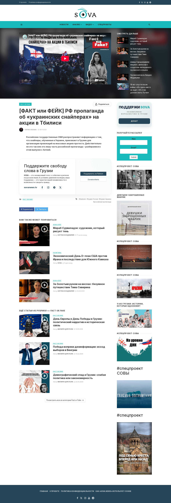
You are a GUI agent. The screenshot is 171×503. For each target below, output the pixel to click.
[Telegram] (54, 187)
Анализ (76, 24)
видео (89, 24)
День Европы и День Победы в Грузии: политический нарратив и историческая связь (79, 322)
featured (83, 199)
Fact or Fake (25, 104)
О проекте (23, 2)
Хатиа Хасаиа (31, 130)
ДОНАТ (134, 121)
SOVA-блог (57, 224)
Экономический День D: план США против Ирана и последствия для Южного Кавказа (80, 257)
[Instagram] (48, 187)
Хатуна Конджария (66, 235)
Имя (134, 139)
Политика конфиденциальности (40, 2)
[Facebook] (42, 187)
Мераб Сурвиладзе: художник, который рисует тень (138, 41)
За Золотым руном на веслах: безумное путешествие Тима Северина (139, 53)
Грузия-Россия (93, 199)
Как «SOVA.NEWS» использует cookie (113, 491)
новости (64, 24)
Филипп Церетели (65, 329)
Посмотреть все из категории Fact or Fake (63, 400)
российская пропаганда (102, 202)
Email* (133, 148)
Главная (44, 491)
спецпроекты (104, 24)
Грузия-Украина (105, 199)
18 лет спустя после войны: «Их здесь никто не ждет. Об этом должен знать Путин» (140, 88)
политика (57, 252)
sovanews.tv (30, 187)
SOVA (60, 263)
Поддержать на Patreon (93, 174)
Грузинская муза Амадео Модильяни (141, 76)
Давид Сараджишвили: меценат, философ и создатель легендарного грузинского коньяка (140, 66)
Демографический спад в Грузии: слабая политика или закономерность (79, 376)
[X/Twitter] (60, 187)
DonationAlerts (93, 179)
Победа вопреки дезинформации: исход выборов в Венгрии (79, 348)
